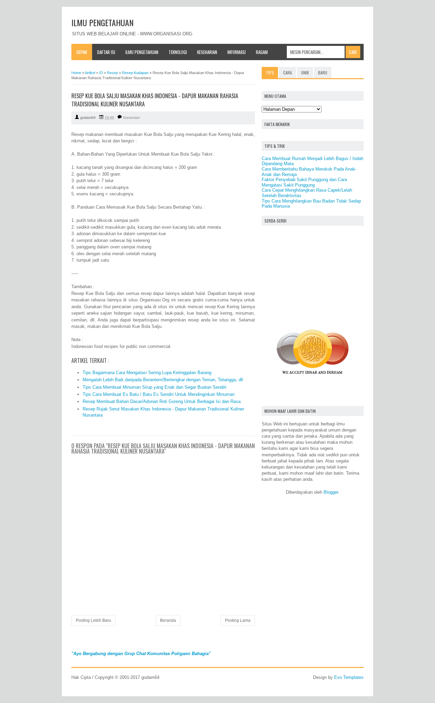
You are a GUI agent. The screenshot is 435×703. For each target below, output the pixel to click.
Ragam (262, 52)
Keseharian (207, 52)
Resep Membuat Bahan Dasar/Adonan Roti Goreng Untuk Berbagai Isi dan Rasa (162, 401)
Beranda (168, 620)
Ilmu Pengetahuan (141, 52)
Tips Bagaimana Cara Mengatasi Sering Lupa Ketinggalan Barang (147, 372)
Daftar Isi (106, 52)
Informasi (236, 52)
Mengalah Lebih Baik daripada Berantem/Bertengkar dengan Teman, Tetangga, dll (163, 379)
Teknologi (178, 52)
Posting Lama (237, 620)
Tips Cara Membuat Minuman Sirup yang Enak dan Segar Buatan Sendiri (154, 387)
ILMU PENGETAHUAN (102, 22)
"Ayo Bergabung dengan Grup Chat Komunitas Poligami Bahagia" (141, 653)
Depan (81, 52)
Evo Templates (349, 677)
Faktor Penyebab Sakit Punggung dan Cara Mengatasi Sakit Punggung (304, 182)
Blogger (331, 492)
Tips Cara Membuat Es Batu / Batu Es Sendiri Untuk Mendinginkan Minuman (158, 394)
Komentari (131, 118)
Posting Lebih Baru (93, 620)
